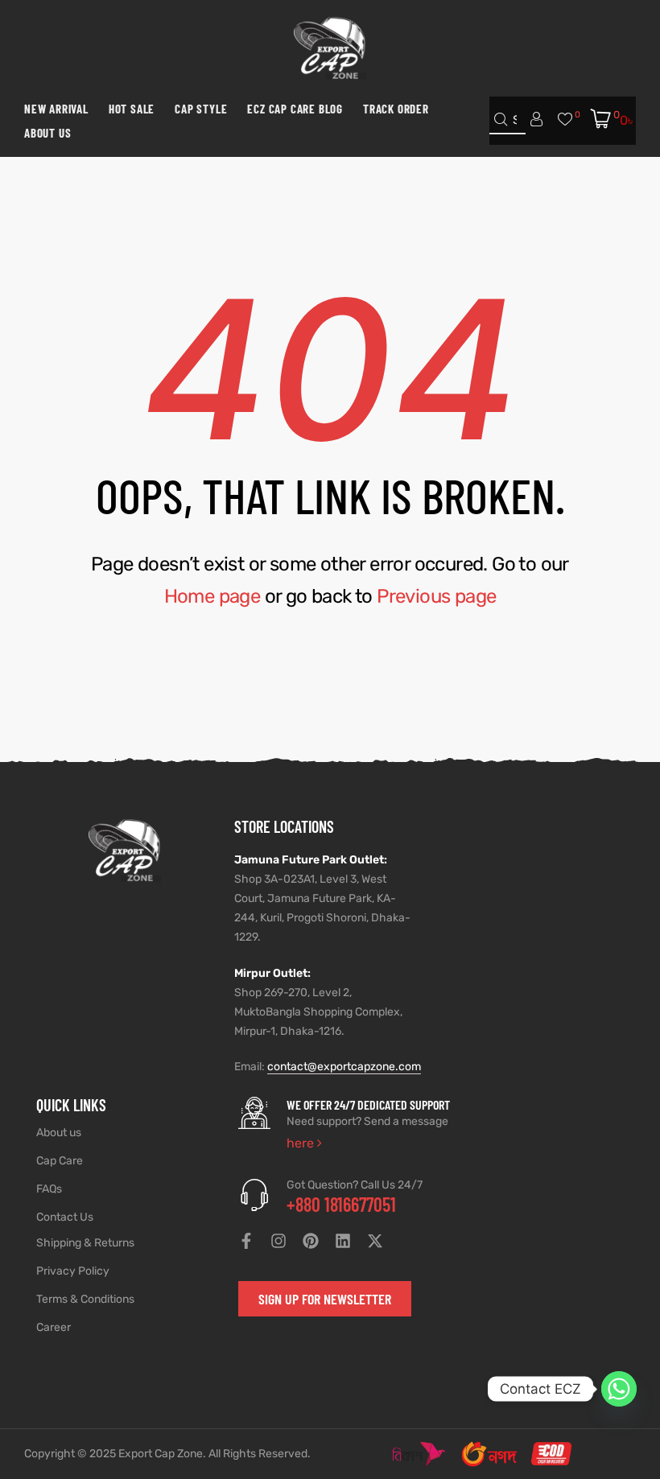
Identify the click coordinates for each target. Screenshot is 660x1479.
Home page (212, 596)
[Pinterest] (311, 1241)
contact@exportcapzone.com (344, 1066)
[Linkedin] (343, 1241)
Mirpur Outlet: (272, 973)
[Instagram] (278, 1241)
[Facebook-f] (246, 1241)
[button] (324, 1298)
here (302, 1143)
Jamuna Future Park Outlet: (310, 860)
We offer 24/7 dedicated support (368, 1104)
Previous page (436, 596)
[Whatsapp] (619, 1389)
